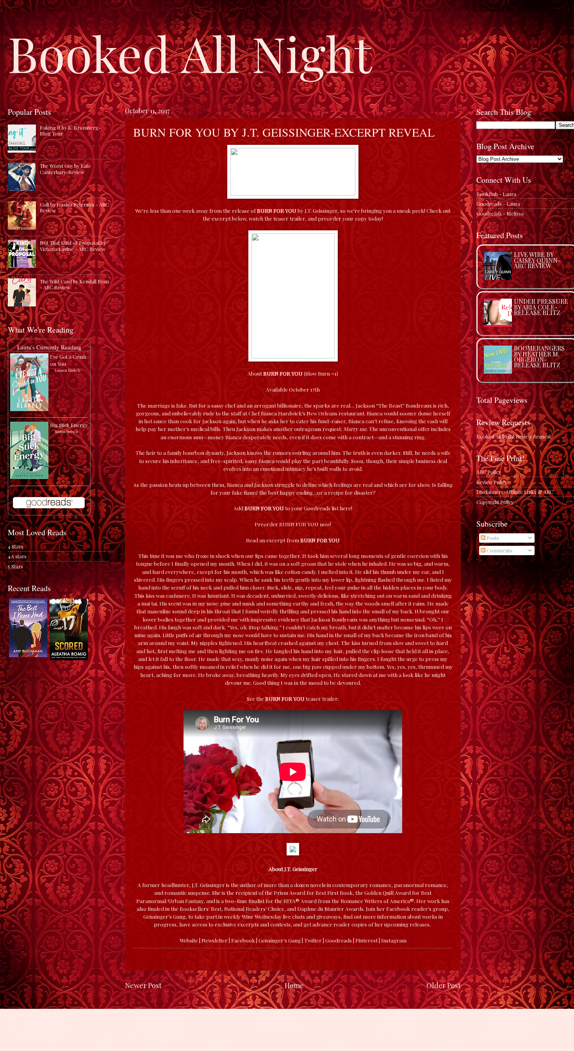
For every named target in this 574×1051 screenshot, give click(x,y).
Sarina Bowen (66, 431)
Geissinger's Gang (279, 940)
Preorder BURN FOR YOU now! (293, 523)
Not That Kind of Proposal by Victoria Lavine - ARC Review (73, 245)
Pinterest (366, 940)
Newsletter (214, 940)
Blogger (351, 1035)
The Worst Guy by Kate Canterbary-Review (65, 168)
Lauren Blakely (68, 370)
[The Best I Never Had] (28, 655)
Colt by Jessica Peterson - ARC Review (74, 207)
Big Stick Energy (68, 425)
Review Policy (491, 482)
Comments (498, 550)
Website (189, 940)
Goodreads (338, 940)
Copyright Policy (494, 502)
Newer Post (143, 985)
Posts (492, 537)
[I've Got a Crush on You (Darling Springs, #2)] (29, 409)
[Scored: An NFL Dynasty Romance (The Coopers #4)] (69, 658)
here (345, 507)
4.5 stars (17, 556)
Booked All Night (190, 52)
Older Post (443, 985)
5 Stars (15, 566)
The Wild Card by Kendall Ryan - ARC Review (74, 284)
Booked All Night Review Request (513, 436)
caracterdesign (294, 1035)
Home (294, 985)
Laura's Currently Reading (49, 347)
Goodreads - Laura (498, 203)
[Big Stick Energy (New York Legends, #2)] (29, 477)
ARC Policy (488, 471)
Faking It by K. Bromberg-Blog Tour (70, 130)
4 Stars (15, 546)
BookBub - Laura (496, 194)
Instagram (393, 940)
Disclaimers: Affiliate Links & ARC (514, 491)
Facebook (243, 940)
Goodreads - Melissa (500, 213)
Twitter (313, 940)
